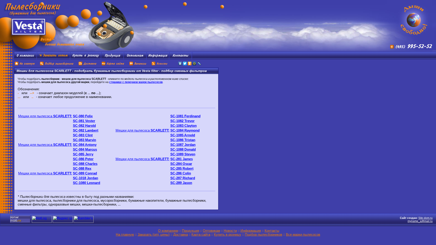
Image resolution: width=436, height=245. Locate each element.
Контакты (272, 231)
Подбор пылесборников (263, 234)
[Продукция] (112, 58)
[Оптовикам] (135, 58)
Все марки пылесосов (303, 234)
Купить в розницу (227, 234)
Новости (230, 231)
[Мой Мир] (194, 63)
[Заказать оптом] (53, 58)
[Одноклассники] (189, 63)
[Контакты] (180, 58)
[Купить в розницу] (85, 58)
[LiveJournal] (199, 63)
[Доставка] (88, 65)
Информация (250, 231)
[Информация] (157, 58)
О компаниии (168, 231)
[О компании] (25, 58)
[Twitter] (185, 63)
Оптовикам (211, 231)
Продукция (190, 231)
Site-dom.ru (425, 218)
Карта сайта (200, 234)
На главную (125, 234)
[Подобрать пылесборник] (56, 65)
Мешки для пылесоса (45, 116)
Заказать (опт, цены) (154, 234)
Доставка (180, 234)
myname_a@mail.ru (420, 221)
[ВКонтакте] (180, 63)
